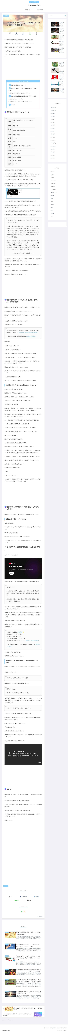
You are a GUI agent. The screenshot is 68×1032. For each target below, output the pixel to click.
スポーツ (6, 885)
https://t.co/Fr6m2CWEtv (32, 640)
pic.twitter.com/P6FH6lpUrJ (30, 332)
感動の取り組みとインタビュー (17, 99)
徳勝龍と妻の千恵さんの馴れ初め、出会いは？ (20, 93)
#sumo (21, 332)
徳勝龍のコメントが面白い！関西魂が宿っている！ (21, 101)
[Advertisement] (23, 69)
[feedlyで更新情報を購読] (21, 911)
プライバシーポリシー (62, 1027)
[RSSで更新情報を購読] (24, 911)
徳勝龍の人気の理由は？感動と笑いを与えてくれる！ (24, 96)
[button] (36, 33)
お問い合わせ (53, 1027)
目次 (22, 81)
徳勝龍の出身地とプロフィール (18, 85)
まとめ (13, 104)
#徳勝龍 (20, 632)
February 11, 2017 (31, 336)
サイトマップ (46, 1027)
